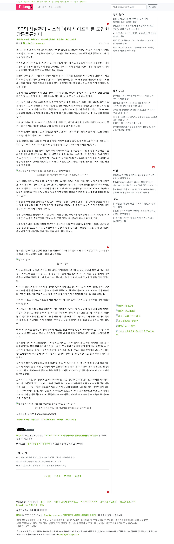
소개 (43, 502)
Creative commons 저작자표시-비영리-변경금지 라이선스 (71, 435)
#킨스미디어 (71, 39)
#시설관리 (35, 39)
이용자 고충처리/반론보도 (66, 502)
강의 (51, 7)
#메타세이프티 (23, 39)
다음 (77, 476)
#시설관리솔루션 (48, 39)
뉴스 (38, 7)
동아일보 (19, 2)
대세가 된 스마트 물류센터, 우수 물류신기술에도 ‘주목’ (41, 465)
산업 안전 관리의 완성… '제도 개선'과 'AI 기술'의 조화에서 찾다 (45, 457)
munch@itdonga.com (68, 534)
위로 (58, 476)
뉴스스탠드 (74, 2)
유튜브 (33, 2)
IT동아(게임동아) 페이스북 (38, 443)
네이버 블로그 (64, 2)
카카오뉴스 (82, 2)
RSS (42, 505)
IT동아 (19, 435)
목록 (68, 476)
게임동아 (26, 2)
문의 (49, 502)
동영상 (58, 7)
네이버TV (40, 2)
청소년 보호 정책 (127, 502)
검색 (153, 7)
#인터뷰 (60, 39)
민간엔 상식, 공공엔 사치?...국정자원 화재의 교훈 (38, 461)
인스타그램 (55, 2)
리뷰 (44, 7)
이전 (48, 476)
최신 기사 (118, 90)
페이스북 (47, 2)
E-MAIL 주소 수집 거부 (26, 505)
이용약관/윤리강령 (89, 502)
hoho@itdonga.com (35, 43)
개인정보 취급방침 (108, 502)
